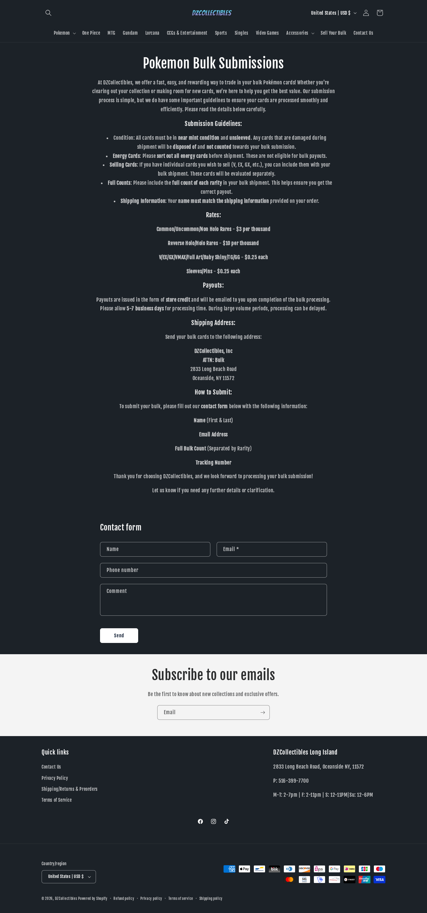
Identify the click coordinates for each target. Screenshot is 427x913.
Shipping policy (211, 898)
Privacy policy (151, 898)
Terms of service (180, 898)
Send (119, 636)
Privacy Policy (55, 778)
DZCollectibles (66, 898)
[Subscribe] (262, 712)
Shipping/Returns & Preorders (70, 789)
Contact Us (51, 767)
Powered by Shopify (93, 898)
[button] (48, 13)
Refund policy (123, 898)
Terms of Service (57, 800)
